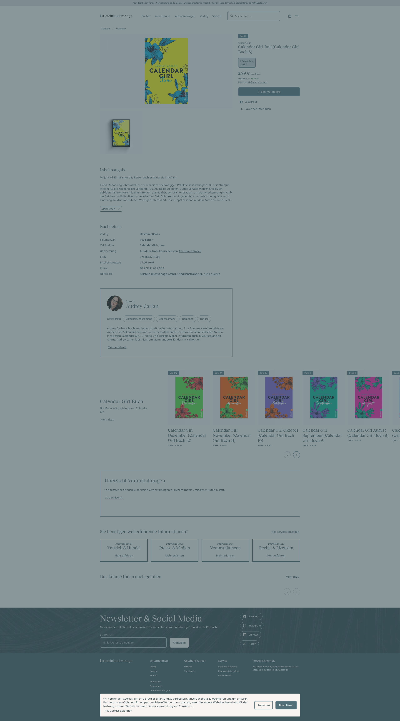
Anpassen (264, 705)
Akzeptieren (286, 705)
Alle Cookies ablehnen (118, 710)
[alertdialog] (200, 705)
